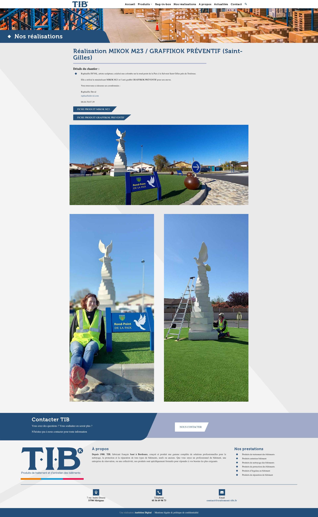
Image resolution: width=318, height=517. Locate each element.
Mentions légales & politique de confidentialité (176, 512)
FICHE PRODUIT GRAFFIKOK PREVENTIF (100, 117)
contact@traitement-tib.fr (222, 500)
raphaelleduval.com (90, 95)
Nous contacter (191, 426)
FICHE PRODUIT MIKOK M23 (93, 109)
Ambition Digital (143, 512)
